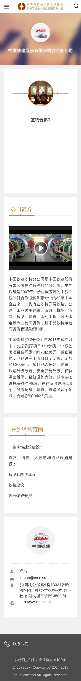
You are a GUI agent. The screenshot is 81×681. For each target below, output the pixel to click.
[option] (41, 106)
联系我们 (21, 644)
